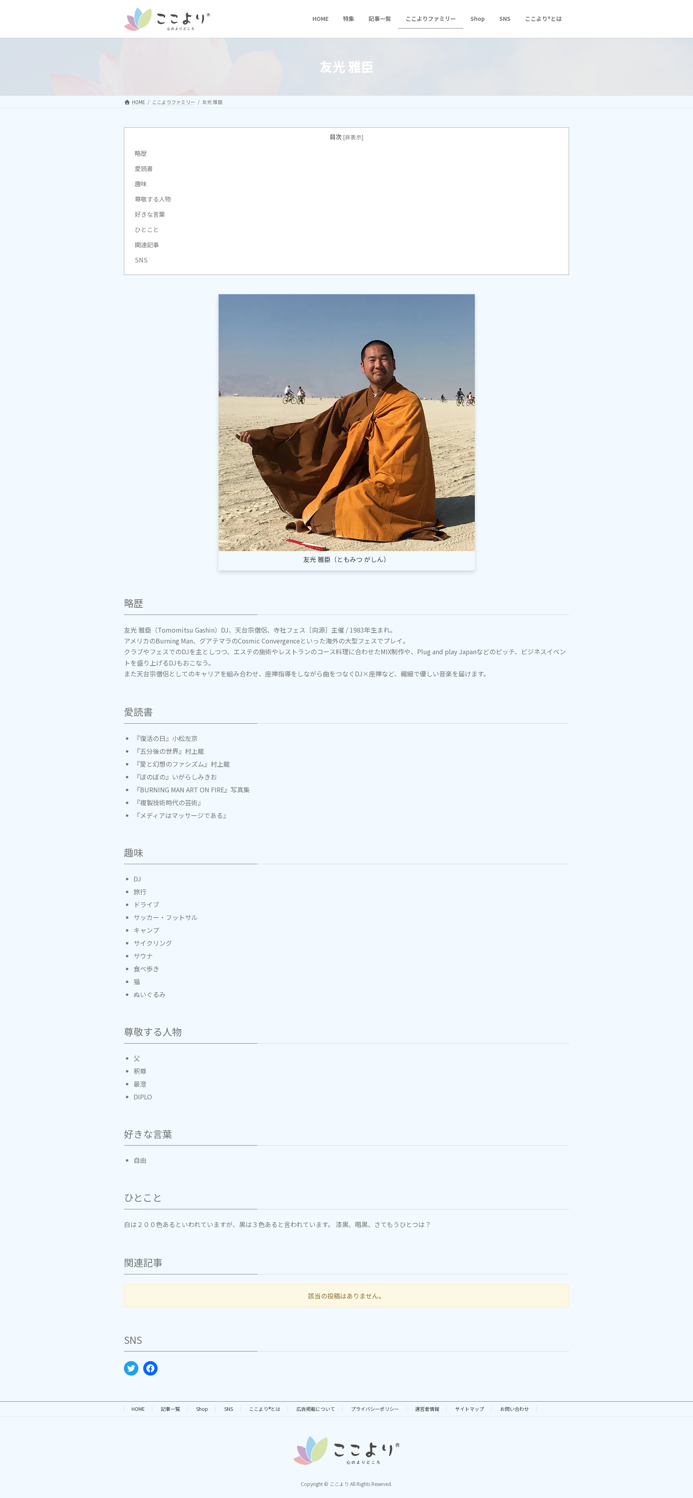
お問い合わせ (514, 1408)
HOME (138, 1408)
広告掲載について (315, 1408)
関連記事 (147, 244)
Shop (202, 1408)
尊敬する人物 (153, 198)
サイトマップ (469, 1408)
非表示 (353, 137)
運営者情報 (427, 1408)
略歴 (141, 153)
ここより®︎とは (264, 1408)
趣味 (141, 183)
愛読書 (144, 168)
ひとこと (147, 229)
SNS (141, 259)
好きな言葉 (150, 214)
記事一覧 (170, 1408)
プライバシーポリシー (375, 1408)
